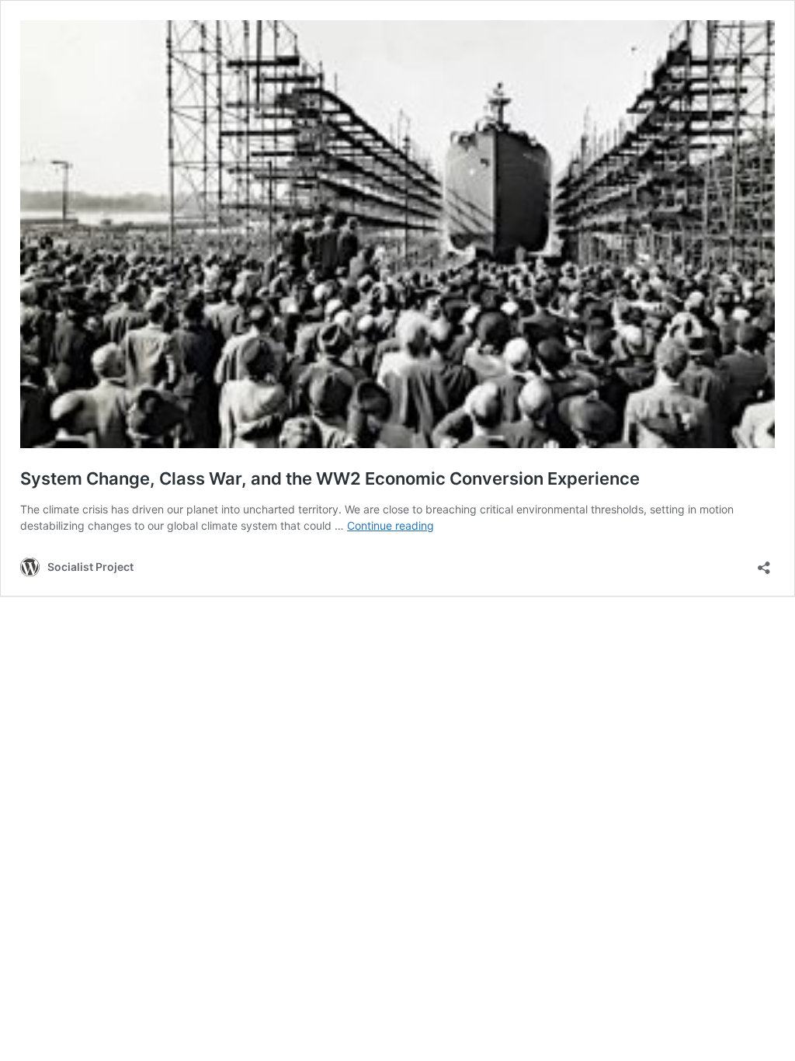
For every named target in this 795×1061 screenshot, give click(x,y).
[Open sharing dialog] (764, 563)
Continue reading (390, 525)
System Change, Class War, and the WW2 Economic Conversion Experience (330, 478)
